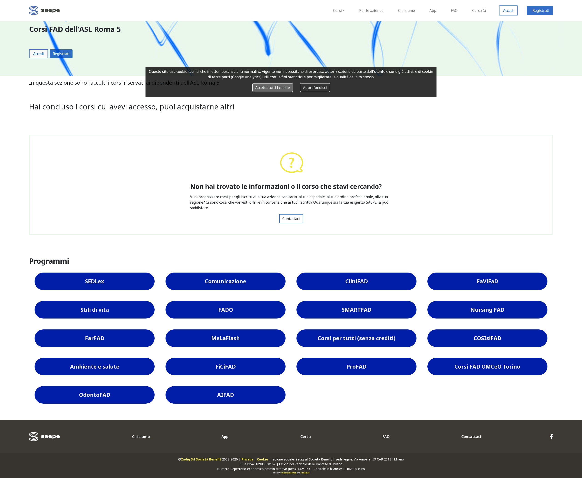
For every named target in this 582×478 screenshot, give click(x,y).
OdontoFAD (94, 394)
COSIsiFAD (487, 338)
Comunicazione (225, 281)
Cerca (477, 10)
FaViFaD (487, 281)
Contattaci (291, 218)
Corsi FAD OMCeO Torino (487, 366)
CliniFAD (356, 281)
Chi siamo (406, 10)
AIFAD (225, 394)
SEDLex (94, 281)
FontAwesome (288, 472)
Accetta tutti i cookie (272, 87)
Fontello (305, 472)
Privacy (247, 459)
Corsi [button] (337, 10)
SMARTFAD (356, 309)
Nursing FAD (487, 309)
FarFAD (94, 338)
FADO (225, 309)
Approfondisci (315, 87)
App (432, 10)
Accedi (508, 10)
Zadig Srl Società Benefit (201, 459)
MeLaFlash (225, 338)
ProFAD (356, 366)
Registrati (540, 10)
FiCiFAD (226, 366)
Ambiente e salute (94, 366)
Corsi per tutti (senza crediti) (357, 338)
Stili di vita (94, 309)
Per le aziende (371, 10)
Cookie (262, 459)
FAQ (454, 10)
